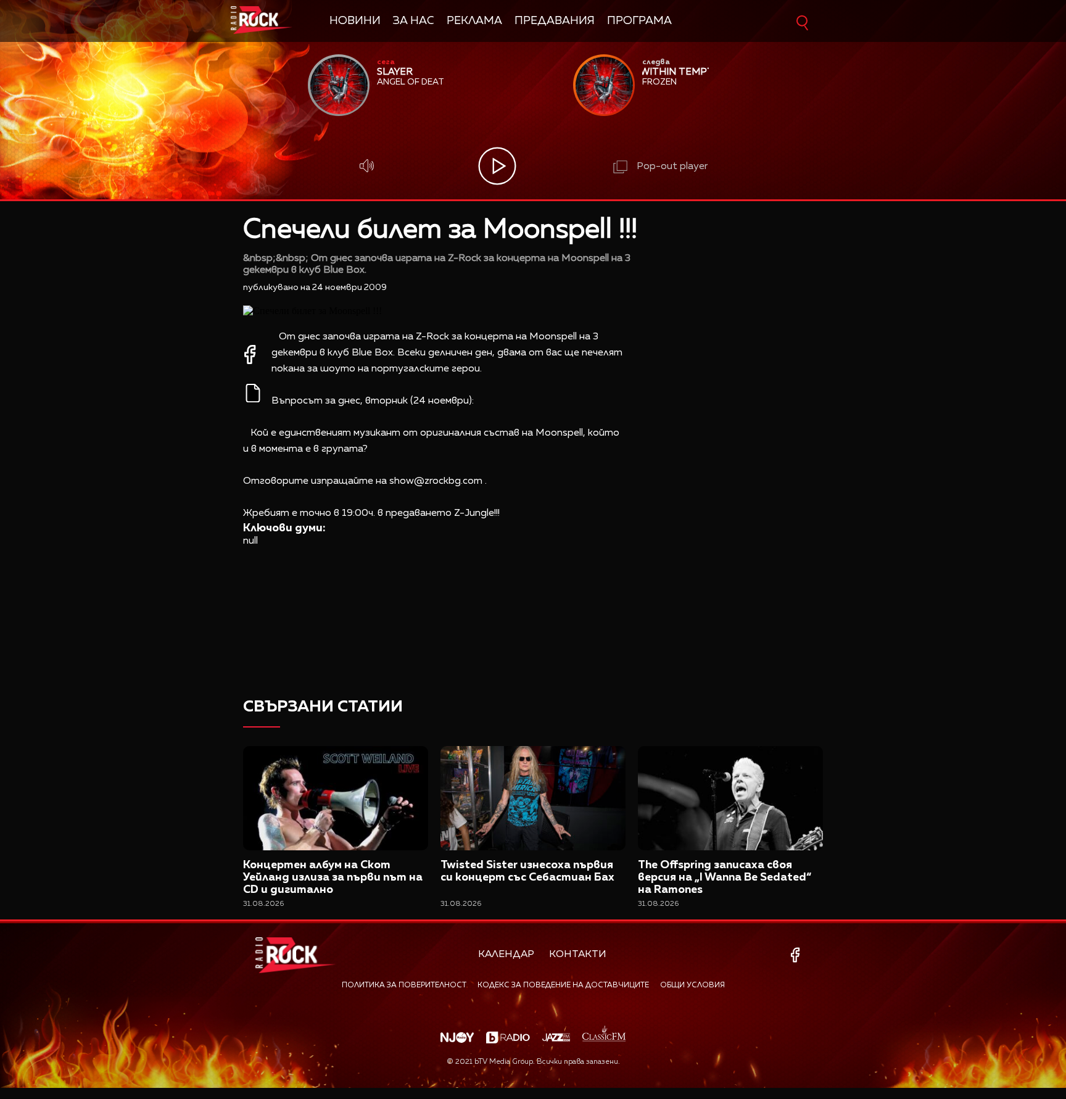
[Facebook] (797, 955)
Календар (506, 955)
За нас (413, 21)
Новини (355, 21)
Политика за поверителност (404, 985)
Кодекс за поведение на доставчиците (563, 985)
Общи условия (692, 985)
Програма (639, 21)
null (250, 541)
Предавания (554, 21)
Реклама (474, 21)
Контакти (577, 955)
